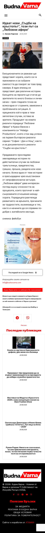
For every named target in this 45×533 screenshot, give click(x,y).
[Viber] (28, 318)
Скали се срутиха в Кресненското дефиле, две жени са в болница (23, 351)
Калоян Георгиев (11, 34)
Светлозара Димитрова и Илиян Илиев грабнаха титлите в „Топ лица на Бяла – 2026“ (23, 424)
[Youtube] (26, 494)
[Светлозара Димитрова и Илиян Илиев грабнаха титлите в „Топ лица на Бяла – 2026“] (23, 415)
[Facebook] (13, 494)
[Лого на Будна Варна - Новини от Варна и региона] (22, 6)
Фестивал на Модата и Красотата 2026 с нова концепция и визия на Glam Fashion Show (23, 400)
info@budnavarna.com (11, 282)
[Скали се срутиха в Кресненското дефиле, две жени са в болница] (23, 343)
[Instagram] (18, 494)
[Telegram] (17, 318)
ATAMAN (30, 522)
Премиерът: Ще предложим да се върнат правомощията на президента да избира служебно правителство (23, 375)
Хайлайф (5, 38)
